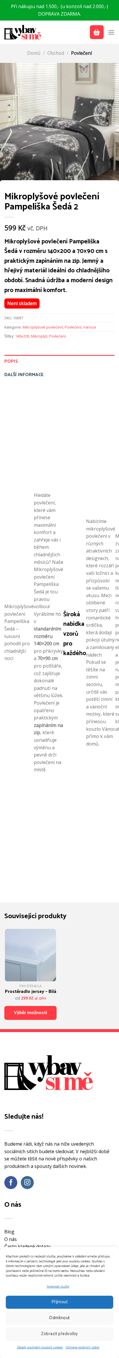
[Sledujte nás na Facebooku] (10, 1182)
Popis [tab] (11, 361)
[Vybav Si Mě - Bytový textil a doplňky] (23, 32)
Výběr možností (30, 1013)
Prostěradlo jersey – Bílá (30, 991)
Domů (33, 53)
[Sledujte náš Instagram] (27, 1182)
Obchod (55, 53)
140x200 (22, 336)
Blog (9, 1231)
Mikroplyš (39, 336)
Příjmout (59, 1302)
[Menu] (111, 32)
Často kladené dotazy (27, 1246)
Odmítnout (59, 1317)
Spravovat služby (58, 1286)
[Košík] (97, 32)
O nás (10, 1239)
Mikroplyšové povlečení (43, 327)
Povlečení (81, 53)
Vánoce (89, 327)
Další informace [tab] (24, 375)
